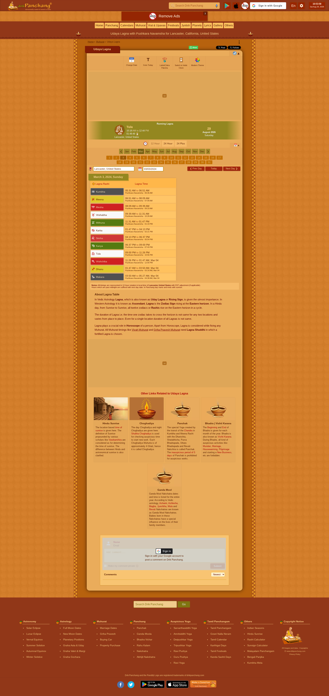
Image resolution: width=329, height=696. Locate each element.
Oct (188, 151)
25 (168, 162)
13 (192, 157)
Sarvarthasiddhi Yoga (185, 628)
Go (184, 604)
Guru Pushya (181, 657)
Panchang (111, 25)
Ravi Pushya (180, 651)
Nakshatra (142, 651)
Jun (162, 151)
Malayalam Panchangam (260, 651)
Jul (167, 151)
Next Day (232, 168)
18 (119, 162)
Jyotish (185, 25)
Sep (181, 151)
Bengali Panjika (255, 657)
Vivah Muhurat (140, 329)
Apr (148, 151)
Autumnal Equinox (36, 651)
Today (214, 168)
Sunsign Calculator (257, 645)
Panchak (141, 628)
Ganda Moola (144, 633)
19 (126, 162)
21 (140, 162)
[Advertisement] (164, 96)
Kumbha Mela (254, 662)
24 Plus (181, 143)
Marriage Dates (108, 628)
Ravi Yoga (179, 662)
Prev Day (196, 168)
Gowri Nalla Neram (220, 633)
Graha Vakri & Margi (74, 651)
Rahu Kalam (143, 645)
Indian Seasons (255, 628)
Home (99, 25)
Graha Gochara (71, 657)
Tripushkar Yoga (182, 645)
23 (154, 162)
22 (147, 162)
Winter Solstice (34, 657)
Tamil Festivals (218, 651)
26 (174, 162)
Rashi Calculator (256, 639)
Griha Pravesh (108, 633)
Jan (127, 151)
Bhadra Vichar (144, 639)
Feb (134, 151)
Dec (202, 151)
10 (171, 157)
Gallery (218, 25)
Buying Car (106, 639)
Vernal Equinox (34, 639)
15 (205, 157)
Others (229, 25)
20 (133, 162)
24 (161, 162)
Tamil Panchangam (220, 628)
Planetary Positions (73, 639)
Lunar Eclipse (33, 633)
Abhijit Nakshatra (146, 657)
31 (209, 162)
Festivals (173, 25)
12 (185, 157)
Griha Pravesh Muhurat (167, 329)
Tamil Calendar (218, 639)
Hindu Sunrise (255, 633)
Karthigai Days (218, 645)
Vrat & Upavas (157, 25)
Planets (197, 25)
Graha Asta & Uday (73, 645)
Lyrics (207, 25)
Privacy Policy (294, 654)
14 (199, 157)
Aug (174, 151)
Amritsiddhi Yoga (183, 633)
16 (212, 157)
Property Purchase (110, 645)
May (154, 151)
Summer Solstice (35, 645)
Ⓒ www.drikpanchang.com (294, 651)
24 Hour (168, 143)
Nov (195, 151)
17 (219, 157)
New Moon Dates (72, 633)
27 (181, 162)
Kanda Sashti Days (220, 657)
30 (202, 162)
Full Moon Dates (72, 628)
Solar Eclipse (33, 628)
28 (188, 162)
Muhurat (141, 25)
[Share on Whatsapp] (193, 47)
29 (195, 162)
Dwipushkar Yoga (183, 639)
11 (178, 157)
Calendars (126, 25)
